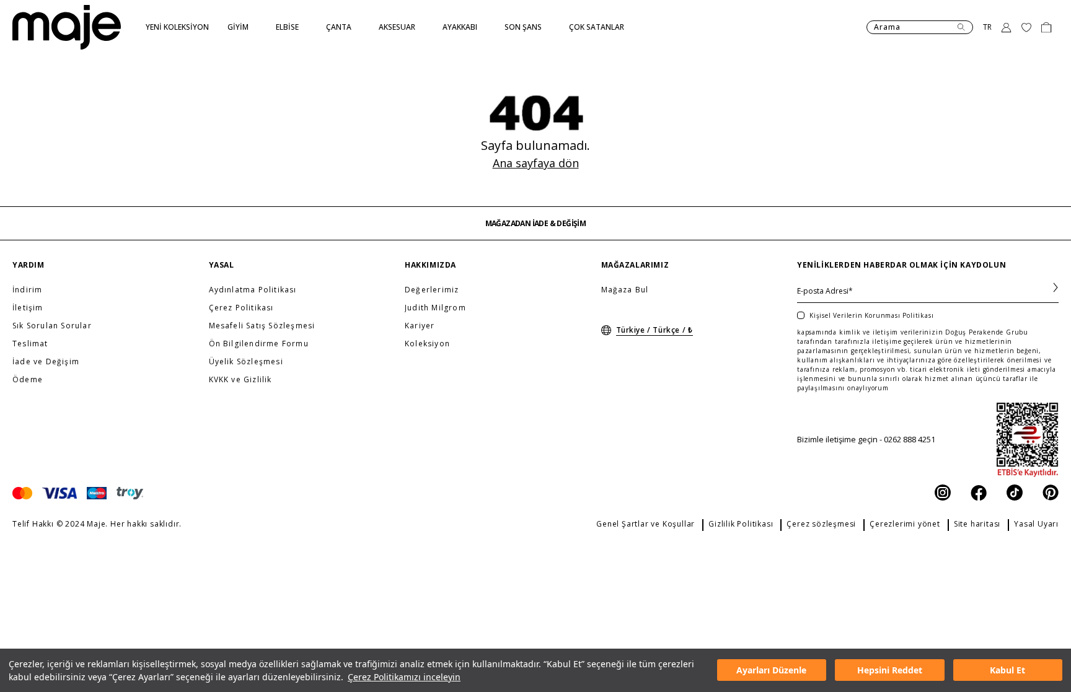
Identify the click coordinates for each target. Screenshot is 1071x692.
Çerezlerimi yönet (905, 524)
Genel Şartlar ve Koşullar (645, 524)
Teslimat (30, 344)
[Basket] (1046, 27)
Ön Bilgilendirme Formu (259, 344)
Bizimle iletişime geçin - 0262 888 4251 (866, 439)
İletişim (27, 308)
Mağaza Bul (625, 290)
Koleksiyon (427, 344)
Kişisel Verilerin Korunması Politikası (871, 315)
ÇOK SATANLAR (596, 27)
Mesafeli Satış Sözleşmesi (262, 326)
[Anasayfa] (66, 27)
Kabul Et (1007, 671)
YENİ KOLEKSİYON (177, 27)
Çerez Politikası (241, 308)
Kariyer (419, 326)
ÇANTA (338, 27)
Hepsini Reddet (889, 671)
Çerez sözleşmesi (821, 524)
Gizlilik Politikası (740, 524)
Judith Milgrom (435, 308)
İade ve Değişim (45, 362)
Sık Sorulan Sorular (52, 326)
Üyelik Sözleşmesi (246, 362)
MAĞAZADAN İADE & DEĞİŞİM (535, 224)
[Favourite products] (1026, 27)
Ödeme (27, 380)
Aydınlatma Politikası (253, 290)
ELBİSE (287, 27)
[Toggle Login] (1006, 27)
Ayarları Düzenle (771, 671)
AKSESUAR (397, 27)
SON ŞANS (523, 27)
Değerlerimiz (432, 290)
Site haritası (977, 524)
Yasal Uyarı (1036, 524)
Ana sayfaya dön (536, 162)
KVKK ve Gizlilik (240, 380)
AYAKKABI (460, 27)
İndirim (27, 290)
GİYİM (238, 27)
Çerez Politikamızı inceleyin (404, 677)
